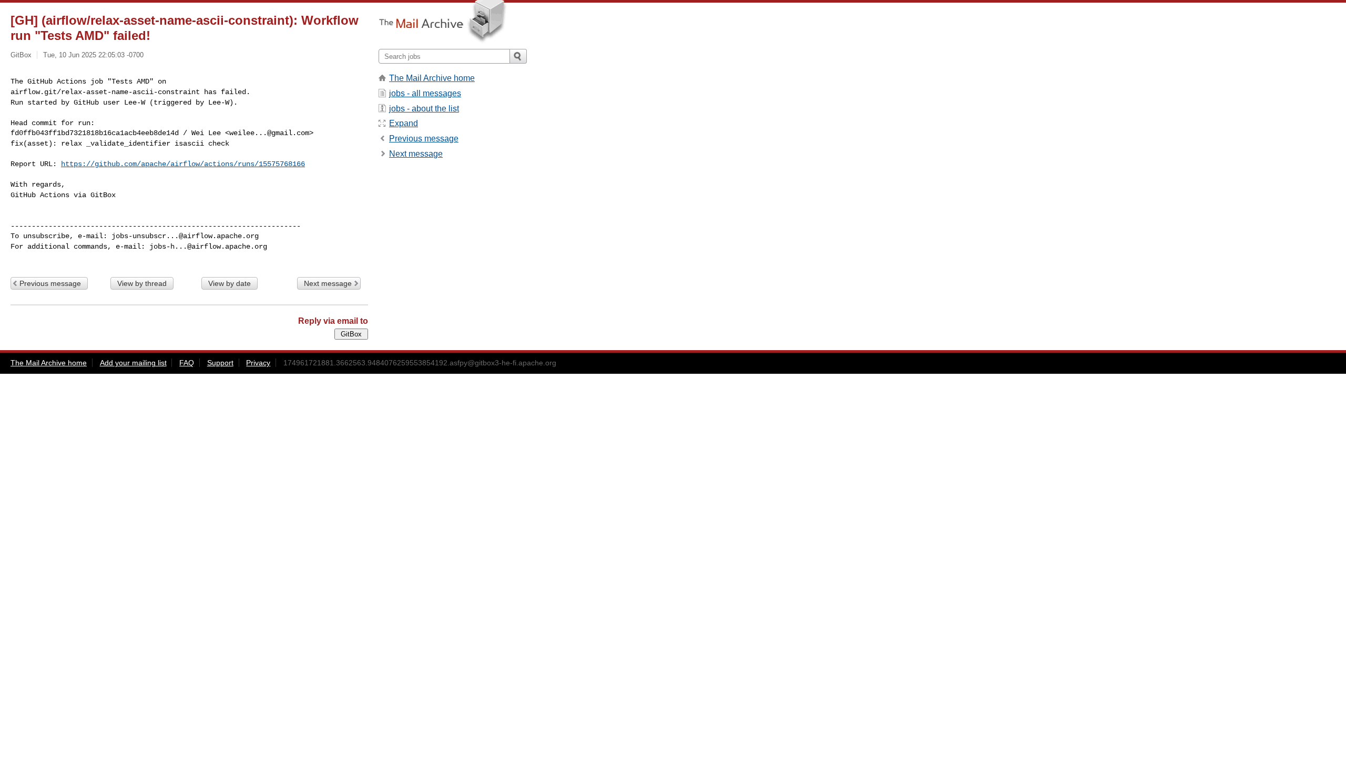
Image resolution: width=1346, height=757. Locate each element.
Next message (328, 283)
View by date (229, 283)
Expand (403, 123)
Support (220, 363)
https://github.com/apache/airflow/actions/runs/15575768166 (183, 164)
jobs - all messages (425, 93)
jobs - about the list (424, 108)
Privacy (258, 363)
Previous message (50, 283)
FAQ (186, 363)
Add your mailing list (133, 363)
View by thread (142, 283)
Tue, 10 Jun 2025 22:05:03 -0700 (93, 55)
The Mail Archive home (432, 78)
